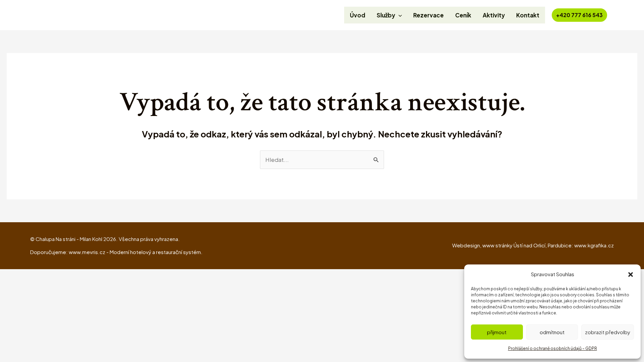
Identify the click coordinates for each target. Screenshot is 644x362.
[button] (630, 274)
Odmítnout (552, 332)
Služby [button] (386, 15)
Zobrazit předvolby (607, 332)
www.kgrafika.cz (594, 245)
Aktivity (494, 15)
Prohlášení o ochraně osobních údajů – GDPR (552, 348)
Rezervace (428, 15)
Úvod (357, 15)
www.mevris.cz (87, 252)
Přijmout (496, 332)
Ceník (463, 15)
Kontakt (527, 15)
